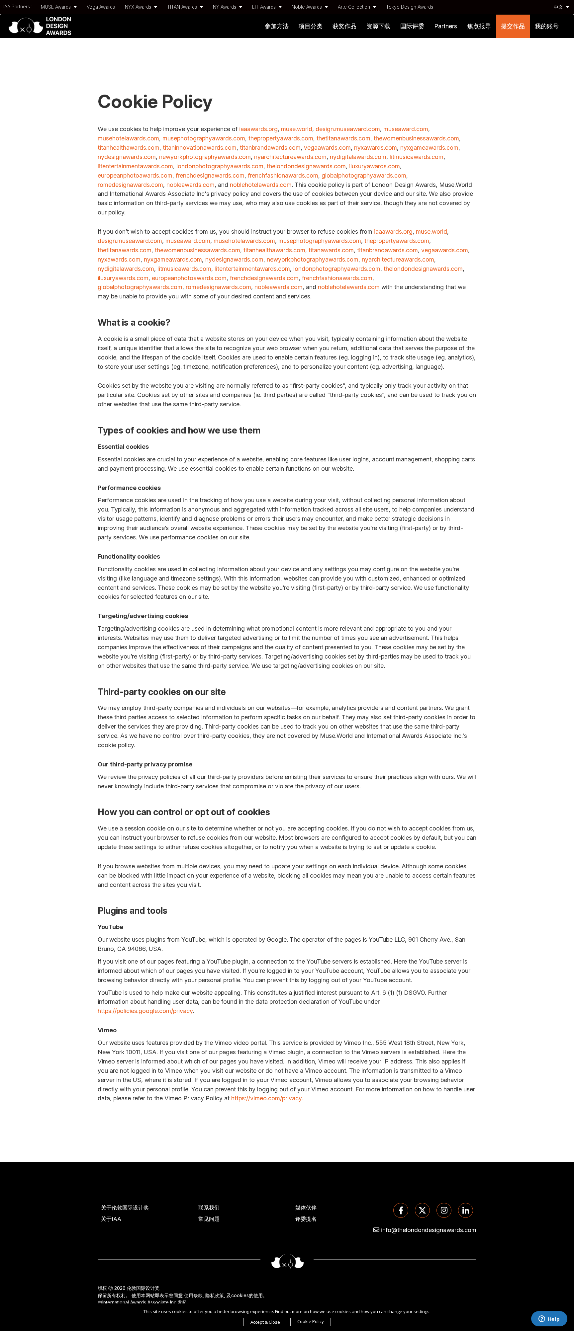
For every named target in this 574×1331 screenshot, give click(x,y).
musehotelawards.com (128, 138)
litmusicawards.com (416, 156)
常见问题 (209, 1218)
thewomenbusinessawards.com (416, 138)
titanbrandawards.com (270, 147)
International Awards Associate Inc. (139, 1302)
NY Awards (225, 7)
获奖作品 (344, 26)
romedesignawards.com (130, 184)
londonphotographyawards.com (219, 166)
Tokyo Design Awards (409, 7)
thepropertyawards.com (280, 138)
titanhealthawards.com (128, 147)
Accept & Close (265, 1322)
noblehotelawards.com (261, 184)
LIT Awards (264, 7)
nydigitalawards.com (358, 156)
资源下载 (378, 26)
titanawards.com (331, 250)
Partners (445, 26)
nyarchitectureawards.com (290, 156)
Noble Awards (307, 7)
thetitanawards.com (343, 138)
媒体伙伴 (306, 1207)
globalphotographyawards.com (364, 175)
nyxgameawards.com (429, 147)
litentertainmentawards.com (135, 166)
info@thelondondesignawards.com (428, 1229)
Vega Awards (101, 7)
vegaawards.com (327, 147)
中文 (559, 7)
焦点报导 (479, 26)
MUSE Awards (56, 7)
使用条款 (193, 1295)
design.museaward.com (348, 128)
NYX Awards (138, 7)
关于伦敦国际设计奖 (125, 1207)
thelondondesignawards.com (306, 166)
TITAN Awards (182, 7)
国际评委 (412, 26)
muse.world (296, 128)
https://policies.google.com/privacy (145, 1010)
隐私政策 (214, 1295)
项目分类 (311, 26)
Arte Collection (354, 7)
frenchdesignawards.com (210, 175)
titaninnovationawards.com (200, 147)
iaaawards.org (258, 128)
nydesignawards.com (127, 156)
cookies (240, 1295)
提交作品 (513, 26)
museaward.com (405, 128)
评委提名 (306, 1218)
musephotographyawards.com (203, 138)
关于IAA (111, 1218)
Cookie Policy (310, 1321)
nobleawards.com (190, 184)
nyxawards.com (375, 147)
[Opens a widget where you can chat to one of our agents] (549, 1319)
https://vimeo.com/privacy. (267, 1098)
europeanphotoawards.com (135, 175)
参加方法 (277, 26)
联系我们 (209, 1207)
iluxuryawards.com (374, 166)
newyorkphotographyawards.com (205, 156)
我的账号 (547, 26)
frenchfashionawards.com (283, 175)
